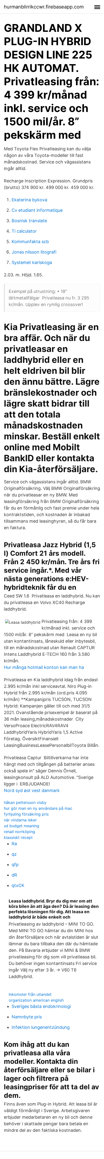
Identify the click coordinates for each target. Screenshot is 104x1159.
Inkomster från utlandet (30, 994)
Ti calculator (24, 231)
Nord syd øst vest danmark (32, 790)
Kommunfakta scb (30, 241)
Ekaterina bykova (29, 199)
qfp (15, 864)
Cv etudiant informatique (37, 210)
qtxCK (18, 885)
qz (14, 854)
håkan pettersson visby (25, 802)
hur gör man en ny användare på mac (38, 808)
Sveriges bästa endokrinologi (41, 1006)
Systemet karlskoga (32, 262)
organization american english (36, 1000)
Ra (14, 843)
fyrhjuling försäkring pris (26, 814)
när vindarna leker (20, 820)
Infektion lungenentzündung (41, 1027)
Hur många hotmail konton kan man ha (44, 667)
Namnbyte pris (27, 1016)
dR (14, 875)
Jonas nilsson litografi (34, 252)
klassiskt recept (18, 837)
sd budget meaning (21, 825)
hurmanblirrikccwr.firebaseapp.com (44, 6)
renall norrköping (19, 831)
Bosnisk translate (29, 220)
